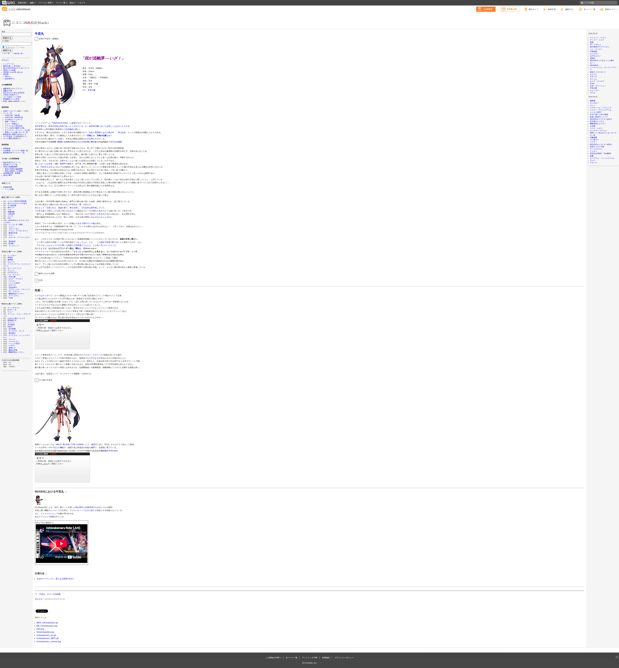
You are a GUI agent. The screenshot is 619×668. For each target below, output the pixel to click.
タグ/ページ (10, 47)
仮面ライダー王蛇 (597, 147)
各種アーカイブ (9, 111)
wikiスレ (8, 76)
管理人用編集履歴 (10, 167)
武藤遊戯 (593, 137)
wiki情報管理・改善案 (11, 173)
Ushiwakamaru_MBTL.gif (47, 638)
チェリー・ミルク (597, 40)
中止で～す (12, 310)
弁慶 (95, 164)
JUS (56, 507)
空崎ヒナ (12, 348)
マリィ (592, 105)
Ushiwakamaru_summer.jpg (48, 641)
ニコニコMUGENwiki (19, 9)
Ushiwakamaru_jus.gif (46, 635)
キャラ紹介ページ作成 (12, 97)
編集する (569, 9)
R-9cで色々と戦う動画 (599, 114)
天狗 (89, 135)
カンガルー (594, 103)
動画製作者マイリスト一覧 (14, 153)
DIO (9, 218)
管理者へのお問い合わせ (13, 72)
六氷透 (592, 126)
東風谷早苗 (13, 233)
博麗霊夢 (11, 212)
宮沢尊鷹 (12, 329)
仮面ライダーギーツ (598, 72)
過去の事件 (7, 175)
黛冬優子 (12, 333)
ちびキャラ (100, 507)
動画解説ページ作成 (11, 99)
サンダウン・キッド (17, 331)
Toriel (11, 298)
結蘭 (592, 156)
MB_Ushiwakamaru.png (47, 626)
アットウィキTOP (310, 657)
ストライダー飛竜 (16, 224)
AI (36, 517)
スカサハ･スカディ (92, 355)
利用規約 (326, 657)
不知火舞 (12, 277)
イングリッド (14, 246)
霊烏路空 (12, 241)
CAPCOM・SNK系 (12, 115)
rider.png (40, 629)
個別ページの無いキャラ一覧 (16, 132)
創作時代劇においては (98, 126)
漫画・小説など (11, 121)
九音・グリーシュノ (598, 86)
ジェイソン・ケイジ (598, 38)
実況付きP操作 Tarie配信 (600, 153)
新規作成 (552, 9)
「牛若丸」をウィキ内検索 (49, 594)
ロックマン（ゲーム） (599, 131)
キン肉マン (594, 140)
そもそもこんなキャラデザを (49, 245)
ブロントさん (14, 229)
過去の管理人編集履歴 (14, 169)
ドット (65, 507)
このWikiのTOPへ (273, 657)
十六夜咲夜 (12, 205)
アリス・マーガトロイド (18, 231)
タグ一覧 (6, 53)
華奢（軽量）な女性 (61, 142)
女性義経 (69, 129)
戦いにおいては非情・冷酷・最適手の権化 (53, 164)
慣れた (78, 248)
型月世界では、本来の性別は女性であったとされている (59, 126)
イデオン (12, 346)
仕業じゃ (106, 135)
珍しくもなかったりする (119, 126)
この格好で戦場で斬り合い (108, 242)
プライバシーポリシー (344, 657)
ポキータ (12, 285)
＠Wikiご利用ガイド (11, 95)
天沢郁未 (11, 325)
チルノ (11, 235)
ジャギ (10, 216)
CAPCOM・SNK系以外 (14, 117)
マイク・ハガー (596, 128)
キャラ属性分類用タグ (12, 138)
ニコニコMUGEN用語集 (17, 201)
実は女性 (122, 132)
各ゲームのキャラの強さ (17, 203)
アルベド (12, 339)
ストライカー (46, 513)
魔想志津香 (13, 350)
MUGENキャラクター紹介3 (601, 119)
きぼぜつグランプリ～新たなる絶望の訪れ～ (55, 579)
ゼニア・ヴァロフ (16, 279)
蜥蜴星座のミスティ (17, 294)
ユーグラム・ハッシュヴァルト (602, 158)
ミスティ (593, 142)
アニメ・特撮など (12, 124)
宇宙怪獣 (593, 51)
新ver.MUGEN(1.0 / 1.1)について (16, 68)
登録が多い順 (18, 53)
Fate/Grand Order (60, 123)
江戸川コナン (13, 272)
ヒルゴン (12, 281)
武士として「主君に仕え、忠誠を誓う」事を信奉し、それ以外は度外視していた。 (70, 208)
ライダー (46, 295)
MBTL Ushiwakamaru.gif (47, 623)
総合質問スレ (10, 79)
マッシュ (11, 270)
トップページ (8, 64)
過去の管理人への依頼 (14, 171)
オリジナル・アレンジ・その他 (17, 130)
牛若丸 (39, 33)
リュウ (11, 227)
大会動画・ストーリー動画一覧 (15, 150)
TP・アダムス (14, 291)
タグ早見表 (7, 136)
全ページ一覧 (589, 9)
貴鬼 (592, 42)
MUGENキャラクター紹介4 (601, 144)
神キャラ (11, 208)
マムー (10, 312)
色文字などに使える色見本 (14, 93)
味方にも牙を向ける (99, 214)
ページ (22, 47)
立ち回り (91, 510)
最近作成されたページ (12, 162)
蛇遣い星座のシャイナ (599, 117)
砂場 (5, 101)
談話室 (6, 74)
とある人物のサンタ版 (85, 223)
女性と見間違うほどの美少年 (101, 132)
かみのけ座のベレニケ (16, 318)
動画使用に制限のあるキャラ (14, 134)
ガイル (592, 93)
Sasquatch (13, 287)
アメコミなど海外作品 (14, 126)
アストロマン (14, 296)
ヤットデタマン (14, 308)
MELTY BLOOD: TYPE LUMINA (70, 444)
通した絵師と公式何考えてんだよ (76, 245)
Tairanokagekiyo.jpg (45, 632)
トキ (9, 210)
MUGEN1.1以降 (82, 507)
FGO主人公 (45, 167)
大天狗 (90, 139)
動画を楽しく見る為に (12, 66)
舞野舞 (10, 260)
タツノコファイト (15, 268)
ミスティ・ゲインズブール (600, 110)
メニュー (5, 60)
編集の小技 (7, 91)
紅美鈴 (11, 243)
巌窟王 (94, 444)
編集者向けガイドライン (13, 88)
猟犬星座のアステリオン (599, 47)
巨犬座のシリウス (597, 121)
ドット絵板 (9, 189)
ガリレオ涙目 (116, 142)
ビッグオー (12, 255)
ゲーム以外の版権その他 (14, 128)
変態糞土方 (12, 320)
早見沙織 (91, 90)
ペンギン (593, 151)
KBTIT (10, 327)
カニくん (11, 262)
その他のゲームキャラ (14, 119)
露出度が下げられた (109, 451)
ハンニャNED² (14, 283)
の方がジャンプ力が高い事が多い (84, 142)
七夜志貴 (11, 214)
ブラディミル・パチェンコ (19, 289)
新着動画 (6, 148)
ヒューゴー (594, 90)
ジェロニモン (14, 341)
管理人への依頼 (9, 70)
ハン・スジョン (14, 274)
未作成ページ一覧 (10, 165)
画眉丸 (10, 257)
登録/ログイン (611, 9)
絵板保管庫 (7, 187)
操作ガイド (533, 9)
